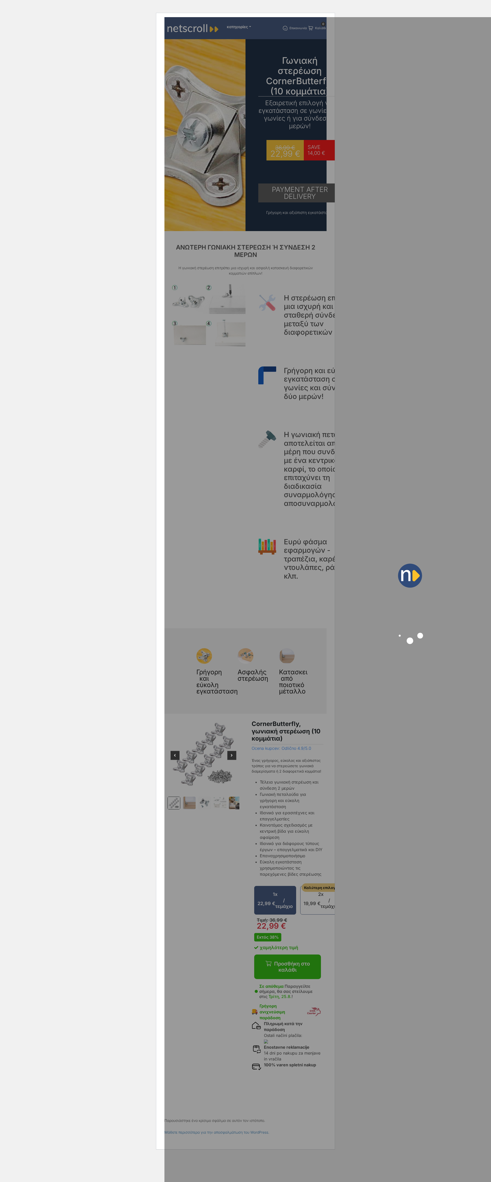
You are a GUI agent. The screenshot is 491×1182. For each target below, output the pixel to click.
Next (231, 759)
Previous (175, 759)
